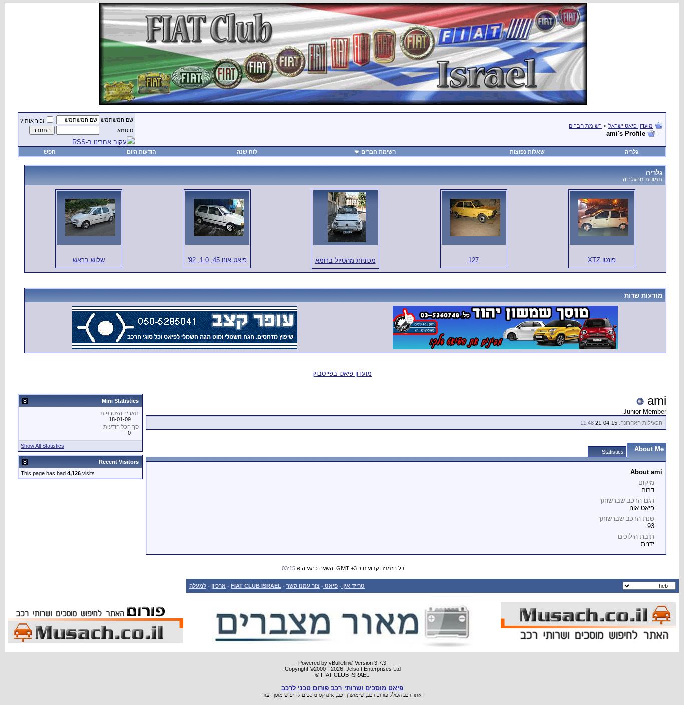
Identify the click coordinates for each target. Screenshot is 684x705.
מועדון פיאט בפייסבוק (342, 373)
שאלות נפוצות (527, 152)
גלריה (631, 152)
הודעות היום (141, 152)
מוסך (277, 695)
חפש (50, 152)
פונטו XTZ (602, 260)
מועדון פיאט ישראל (630, 126)
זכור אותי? (32, 121)
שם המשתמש (117, 120)
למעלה (197, 586)
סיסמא (125, 130)
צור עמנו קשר (303, 586)
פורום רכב (377, 695)
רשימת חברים (585, 126)
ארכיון (218, 586)
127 (473, 260)
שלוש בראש (89, 260)
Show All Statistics (42, 446)
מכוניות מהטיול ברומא (345, 260)
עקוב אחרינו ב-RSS (99, 142)
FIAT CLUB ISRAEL (256, 586)
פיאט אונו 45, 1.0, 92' (217, 260)
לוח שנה (247, 152)
